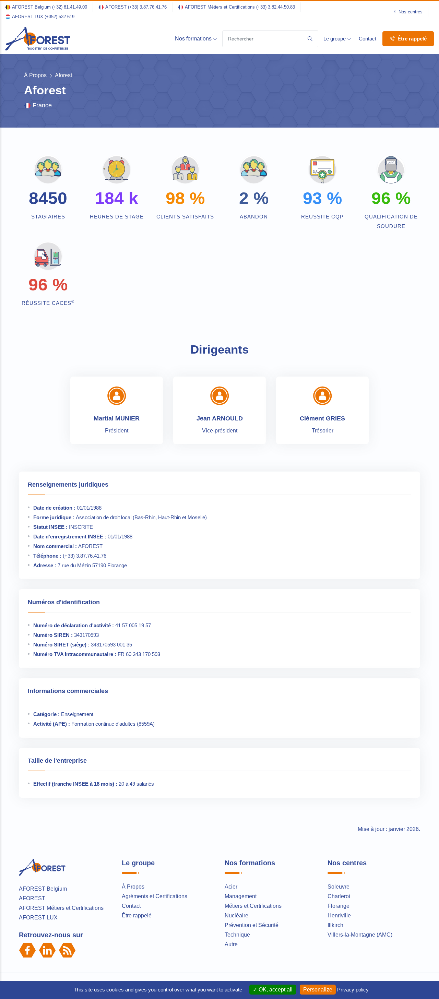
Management (241, 896)
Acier (231, 887)
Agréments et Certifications (154, 896)
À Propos (35, 75)
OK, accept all (275, 989)
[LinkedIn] (47, 950)
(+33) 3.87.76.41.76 (147, 7)
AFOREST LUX (38, 917)
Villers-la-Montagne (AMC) (360, 935)
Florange (338, 906)
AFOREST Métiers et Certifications (61, 908)
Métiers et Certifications (253, 906)
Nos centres (411, 11)
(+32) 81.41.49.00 (69, 7)
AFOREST (32, 898)
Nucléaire (236, 915)
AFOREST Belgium (43, 889)
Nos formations (194, 38)
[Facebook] (27, 950)
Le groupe (335, 38)
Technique (237, 935)
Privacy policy (353, 989)
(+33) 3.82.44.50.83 (275, 7)
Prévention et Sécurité (251, 925)
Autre (231, 944)
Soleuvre (338, 887)
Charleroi (339, 896)
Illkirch (335, 925)
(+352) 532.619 (59, 16)
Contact (367, 38)
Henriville (339, 915)
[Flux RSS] (67, 950)
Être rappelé (411, 38)
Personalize (317, 989)
